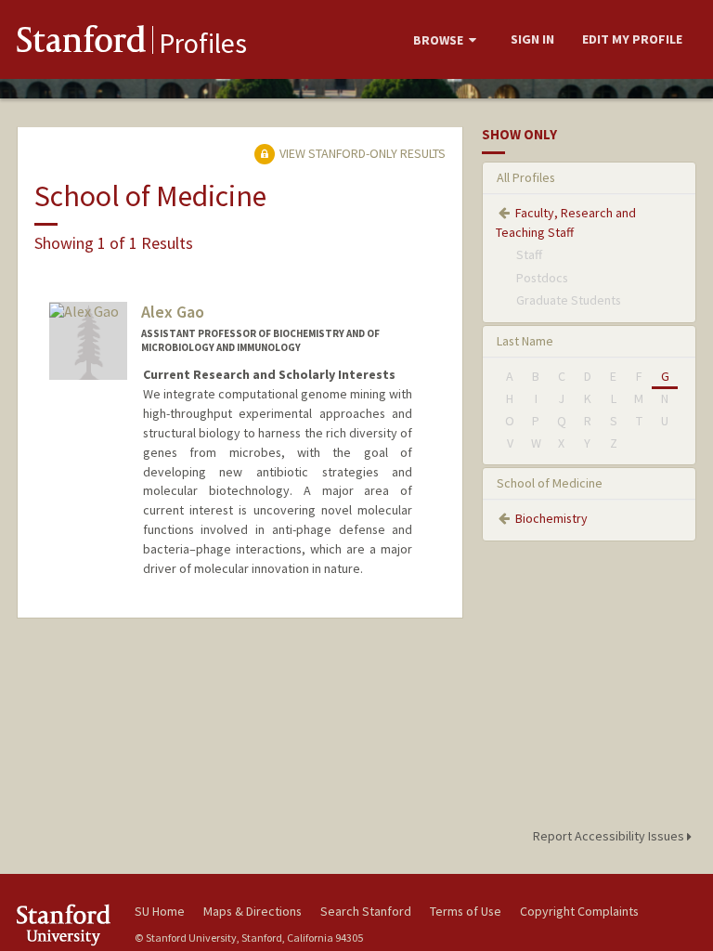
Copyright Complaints (579, 911)
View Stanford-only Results (361, 153)
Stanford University (65, 924)
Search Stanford (365, 911)
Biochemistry (551, 518)
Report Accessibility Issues (610, 835)
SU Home (160, 911)
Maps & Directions (252, 911)
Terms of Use (465, 911)
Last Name (525, 340)
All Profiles (526, 177)
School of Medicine (550, 483)
